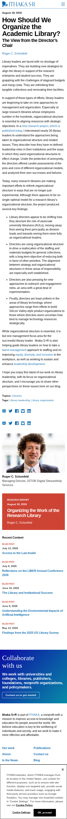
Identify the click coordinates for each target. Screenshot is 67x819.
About (6, 754)
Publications (42, 748)
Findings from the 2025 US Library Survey (30, 632)
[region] (33, 791)
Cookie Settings (21, 812)
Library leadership (20, 400)
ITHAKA (34, 714)
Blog (37, 760)
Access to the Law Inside (19, 553)
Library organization (42, 400)
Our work (8, 748)
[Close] (63, 769)
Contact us (41, 754)
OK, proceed (45, 812)
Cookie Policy (24, 805)
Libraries (17, 395)
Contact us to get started (21, 695)
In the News (10, 760)
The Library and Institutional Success (27, 592)
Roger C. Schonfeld (14, 53)
